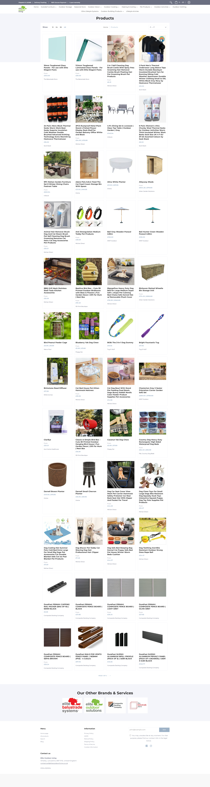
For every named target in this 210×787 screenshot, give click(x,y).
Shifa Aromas (48, 395)
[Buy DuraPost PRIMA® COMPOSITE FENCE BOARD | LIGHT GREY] (120, 587)
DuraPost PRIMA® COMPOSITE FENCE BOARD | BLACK (89, 606)
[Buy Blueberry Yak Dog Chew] (89, 325)
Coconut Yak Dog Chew (118, 440)
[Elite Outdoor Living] (23, 9)
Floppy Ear (79, 352)
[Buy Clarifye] (57, 423)
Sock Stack (142, 90)
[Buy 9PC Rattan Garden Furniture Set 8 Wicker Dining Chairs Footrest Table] (57, 165)
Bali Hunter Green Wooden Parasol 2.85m (151, 233)
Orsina (78, 193)
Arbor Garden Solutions (146, 191)
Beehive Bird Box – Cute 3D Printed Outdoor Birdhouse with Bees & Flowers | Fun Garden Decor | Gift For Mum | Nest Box (89, 292)
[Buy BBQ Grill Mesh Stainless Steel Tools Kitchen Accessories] (57, 271)
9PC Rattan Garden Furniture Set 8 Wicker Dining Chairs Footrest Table (57, 184)
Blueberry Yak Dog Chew (87, 343)
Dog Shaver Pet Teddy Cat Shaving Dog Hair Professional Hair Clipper (88, 550)
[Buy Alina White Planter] (120, 165)
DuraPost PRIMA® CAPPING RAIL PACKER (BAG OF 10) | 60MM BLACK (57, 606)
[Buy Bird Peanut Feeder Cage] (57, 325)
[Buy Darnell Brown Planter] (57, 474)
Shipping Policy (89, 741)
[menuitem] (171, 2)
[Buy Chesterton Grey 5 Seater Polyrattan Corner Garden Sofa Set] (152, 371)
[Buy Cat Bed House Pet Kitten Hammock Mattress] (89, 371)
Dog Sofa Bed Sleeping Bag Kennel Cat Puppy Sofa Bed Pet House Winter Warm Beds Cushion (120, 551)
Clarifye (47, 440)
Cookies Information (91, 747)
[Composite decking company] (116, 705)
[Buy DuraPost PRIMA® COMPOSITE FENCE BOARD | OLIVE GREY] (152, 587)
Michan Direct (111, 86)
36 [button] (61, 27)
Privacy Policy (89, 733)
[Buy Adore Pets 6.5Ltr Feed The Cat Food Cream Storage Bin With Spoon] (89, 165)
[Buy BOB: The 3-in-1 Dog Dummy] (120, 325)
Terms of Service (89, 744)
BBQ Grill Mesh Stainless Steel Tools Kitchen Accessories (55, 290)
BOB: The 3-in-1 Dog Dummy (120, 343)
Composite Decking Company (54, 615)
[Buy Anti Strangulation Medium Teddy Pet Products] (89, 215)
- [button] (181, 2)
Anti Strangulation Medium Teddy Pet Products (88, 233)
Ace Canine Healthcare (51, 449)
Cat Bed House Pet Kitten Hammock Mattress (87, 389)
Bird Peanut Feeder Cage (55, 343)
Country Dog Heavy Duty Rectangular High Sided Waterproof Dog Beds (150, 442)
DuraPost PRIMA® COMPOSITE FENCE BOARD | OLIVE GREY (152, 606)
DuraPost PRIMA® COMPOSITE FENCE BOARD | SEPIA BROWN (57, 656)
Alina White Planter (116, 182)
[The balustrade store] (138, 705)
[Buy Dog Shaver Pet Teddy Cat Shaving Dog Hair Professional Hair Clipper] (89, 531)
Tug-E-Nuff (111, 349)
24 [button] (57, 27)
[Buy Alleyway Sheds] (152, 165)
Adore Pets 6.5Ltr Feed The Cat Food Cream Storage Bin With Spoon (89, 184)
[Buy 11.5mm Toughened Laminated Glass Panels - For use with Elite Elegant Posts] (89, 48)
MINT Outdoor (112, 241)
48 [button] (65, 27)
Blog (42, 741)
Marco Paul (47, 349)
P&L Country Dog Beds (146, 453)
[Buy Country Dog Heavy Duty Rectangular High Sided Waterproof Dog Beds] (152, 423)
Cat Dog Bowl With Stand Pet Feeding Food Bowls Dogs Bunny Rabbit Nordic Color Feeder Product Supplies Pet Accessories (119, 392)
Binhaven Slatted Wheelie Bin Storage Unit (151, 289)
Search (42, 739)
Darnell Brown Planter (54, 491)
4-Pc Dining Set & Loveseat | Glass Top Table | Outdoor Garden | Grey (120, 128)
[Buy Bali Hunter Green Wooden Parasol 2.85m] (152, 215)
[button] (189, 2)
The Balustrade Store (50, 79)
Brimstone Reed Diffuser (55, 388)
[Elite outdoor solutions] (94, 705)
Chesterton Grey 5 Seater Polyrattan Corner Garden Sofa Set (151, 390)
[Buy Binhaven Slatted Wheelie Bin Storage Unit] (152, 271)
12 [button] (52, 27)
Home (105, 27)
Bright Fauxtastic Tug (149, 343)
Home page (44, 733)
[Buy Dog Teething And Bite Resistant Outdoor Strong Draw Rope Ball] (152, 531)
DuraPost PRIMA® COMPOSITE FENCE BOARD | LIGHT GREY (120, 606)
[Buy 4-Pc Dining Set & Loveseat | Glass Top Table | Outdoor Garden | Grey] (120, 109)
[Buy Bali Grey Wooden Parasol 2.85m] (120, 215)
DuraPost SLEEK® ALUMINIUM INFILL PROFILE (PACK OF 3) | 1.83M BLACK (120, 656)
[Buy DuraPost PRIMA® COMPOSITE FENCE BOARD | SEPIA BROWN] (57, 637)
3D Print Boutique (82, 306)
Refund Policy (88, 739)
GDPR (86, 736)
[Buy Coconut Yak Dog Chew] (120, 423)
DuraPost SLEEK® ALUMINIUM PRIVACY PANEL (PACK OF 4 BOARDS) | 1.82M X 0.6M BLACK (152, 657)
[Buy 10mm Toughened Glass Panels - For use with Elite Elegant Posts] (57, 48)
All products (44, 736)
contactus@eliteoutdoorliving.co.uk (54, 763)
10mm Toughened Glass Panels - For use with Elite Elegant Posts (56, 67)
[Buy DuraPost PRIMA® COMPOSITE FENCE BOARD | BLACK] (89, 587)
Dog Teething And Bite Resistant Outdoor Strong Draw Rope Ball (151, 550)
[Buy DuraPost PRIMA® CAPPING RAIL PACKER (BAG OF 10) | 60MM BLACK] (57, 587)
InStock (109, 137)
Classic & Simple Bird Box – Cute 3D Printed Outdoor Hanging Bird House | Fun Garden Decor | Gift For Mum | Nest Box (89, 444)
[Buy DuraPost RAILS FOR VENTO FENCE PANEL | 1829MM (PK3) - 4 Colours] (89, 637)
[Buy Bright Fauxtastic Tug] (152, 325)
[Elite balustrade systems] (72, 705)
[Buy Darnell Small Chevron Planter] (89, 474)
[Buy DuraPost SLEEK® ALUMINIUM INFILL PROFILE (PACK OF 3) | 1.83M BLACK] (120, 637)
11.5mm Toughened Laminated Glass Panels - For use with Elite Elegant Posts (89, 67)
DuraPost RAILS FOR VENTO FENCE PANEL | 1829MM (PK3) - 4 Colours (89, 656)
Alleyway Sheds (146, 182)
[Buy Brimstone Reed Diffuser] (57, 371)
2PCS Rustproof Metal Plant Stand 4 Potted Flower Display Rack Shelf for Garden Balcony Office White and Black (89, 130)
